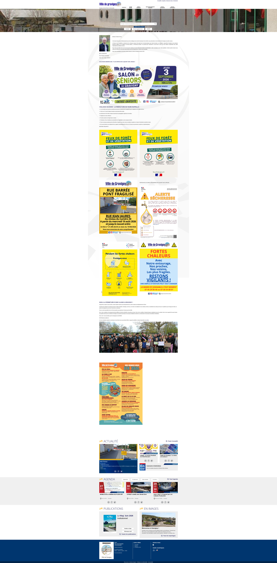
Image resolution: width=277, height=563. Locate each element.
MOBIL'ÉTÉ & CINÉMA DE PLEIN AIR (111, 494)
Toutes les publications (128, 534)
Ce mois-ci (155, 479)
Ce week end (135, 479)
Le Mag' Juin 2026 (125, 516)
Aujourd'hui (125, 479)
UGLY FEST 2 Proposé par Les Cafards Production (163, 495)
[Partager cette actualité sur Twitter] (121, 471)
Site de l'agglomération (138, 28)
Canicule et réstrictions (154, 466)
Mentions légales (132, 562)
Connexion (175, 0)
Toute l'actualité (173, 441)
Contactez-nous (169, 0)
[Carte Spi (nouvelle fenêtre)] (157, 550)
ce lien (147, 320)
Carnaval (127, 28)
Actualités (159, 0)
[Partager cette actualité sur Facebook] (118, 471)
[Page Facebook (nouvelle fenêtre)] (153, 545)
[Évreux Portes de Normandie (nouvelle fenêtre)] (154, 550)
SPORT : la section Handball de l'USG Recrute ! (148, 456)
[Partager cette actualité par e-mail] (115, 471)
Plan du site (126, 562)
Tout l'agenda (173, 479)
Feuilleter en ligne (127, 528)
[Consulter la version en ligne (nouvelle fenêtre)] (109, 524)
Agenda (163, 0)
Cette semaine (145, 479)
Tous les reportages (169, 535)
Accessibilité (150, 562)
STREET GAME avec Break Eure (137, 494)
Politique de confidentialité (142, 562)
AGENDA (149, 28)
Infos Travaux (103, 461)
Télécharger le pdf (128, 531)
